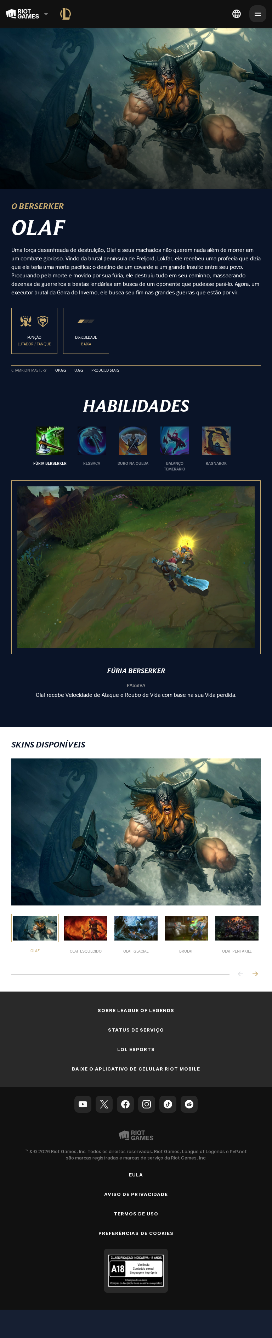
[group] (133, 449)
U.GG (78, 370)
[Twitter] (104, 1104)
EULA (136, 1175)
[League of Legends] (65, 14)
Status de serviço (136, 1030)
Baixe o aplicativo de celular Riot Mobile (136, 1069)
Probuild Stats (105, 370)
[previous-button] (240, 974)
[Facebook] (125, 1104)
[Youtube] (83, 1104)
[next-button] (255, 974)
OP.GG (60, 370)
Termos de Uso (136, 1213)
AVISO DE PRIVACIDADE (136, 1194)
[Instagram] (146, 1104)
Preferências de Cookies (136, 1233)
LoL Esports (136, 1049)
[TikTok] (168, 1104)
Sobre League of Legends (136, 1010)
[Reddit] (189, 1104)
